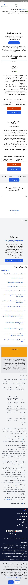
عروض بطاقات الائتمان (14, 210)
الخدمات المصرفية (21, 513)
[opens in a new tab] (14, 71)
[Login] (4, 4)
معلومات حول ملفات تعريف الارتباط (14, 577)
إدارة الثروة (22, 516)
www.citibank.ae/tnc (17, 485)
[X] (12, 534)
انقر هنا (23, 379)
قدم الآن (16, 108)
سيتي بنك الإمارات (23, 1)
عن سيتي (23, 527)
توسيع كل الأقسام (5, 270)
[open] (25, 5)
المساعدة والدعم (21, 519)
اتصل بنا (23, 522)
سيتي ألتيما (14, 67)
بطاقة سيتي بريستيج (14, 122)
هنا (22, 436)
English (2, 1)
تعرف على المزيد (15, 112)
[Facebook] (18, 534)
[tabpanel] (14, 118)
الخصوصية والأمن (21, 525)
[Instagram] (15, 534)
